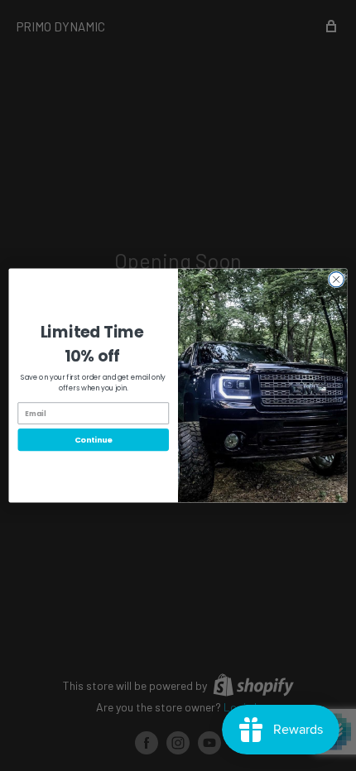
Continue (94, 439)
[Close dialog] (336, 279)
